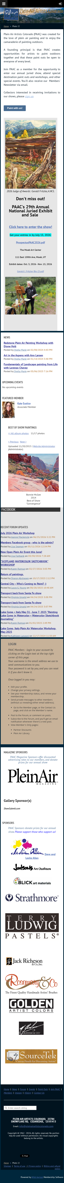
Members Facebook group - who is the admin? (27, 542)
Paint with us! (14, 108)
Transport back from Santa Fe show (21, 593)
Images (18, 1092)
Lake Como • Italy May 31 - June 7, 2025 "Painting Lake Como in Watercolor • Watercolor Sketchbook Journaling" (30, 615)
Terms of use (19, 1166)
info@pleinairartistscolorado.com (36, 1126)
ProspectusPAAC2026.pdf (30, 242)
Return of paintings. (12, 574)
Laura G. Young (18, 587)
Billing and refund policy (52, 1167)
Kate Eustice (24, 403)
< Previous (13, 441)
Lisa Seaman (17, 546)
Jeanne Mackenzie (20, 537)
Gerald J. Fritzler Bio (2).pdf (30, 271)
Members (8, 1092)
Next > (23, 441)
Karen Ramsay (18, 568)
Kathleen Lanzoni (20, 635)
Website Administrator (44, 446)
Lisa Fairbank (17, 555)
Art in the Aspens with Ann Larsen (23, 355)
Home (6, 26)
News (14, 1089)
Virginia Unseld (18, 597)
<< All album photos (18, 433)
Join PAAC (55, 1089)
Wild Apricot (37, 1177)
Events (32, 1089)
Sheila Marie (20, 349)
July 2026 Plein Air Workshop (18, 533)
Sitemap (7, 1166)
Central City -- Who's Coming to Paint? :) (23, 583)
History (28, 1092)
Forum (23, 1089)
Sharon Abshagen (20, 578)
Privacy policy (33, 1166)
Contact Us (39, 1092)
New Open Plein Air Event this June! (21, 552)
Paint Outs (43, 1089)
